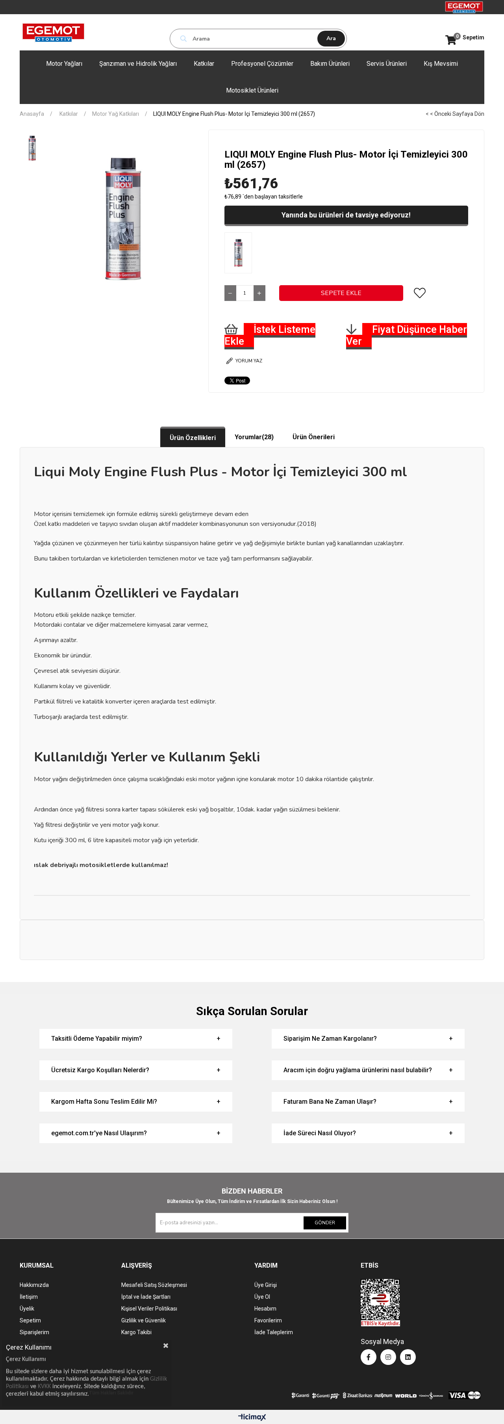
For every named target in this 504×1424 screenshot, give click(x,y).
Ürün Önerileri (314, 437)
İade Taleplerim (273, 1332)
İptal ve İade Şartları (145, 1297)
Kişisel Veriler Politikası (149, 1308)
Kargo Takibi (136, 1332)
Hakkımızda (34, 1285)
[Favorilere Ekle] (420, 293)
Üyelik (27, 1308)
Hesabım (265, 1308)
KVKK (44, 1386)
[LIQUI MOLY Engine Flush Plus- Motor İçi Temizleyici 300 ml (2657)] (240, 252)
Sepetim (30, 1320)
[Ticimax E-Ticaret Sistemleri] (252, 1418)
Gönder (325, 1223)
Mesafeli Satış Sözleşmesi (154, 1285)
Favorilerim (268, 1320)
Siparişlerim (34, 1332)
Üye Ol (262, 1297)
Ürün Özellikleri (193, 438)
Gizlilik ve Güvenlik (143, 1320)
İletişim (29, 1297)
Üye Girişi (265, 1285)
